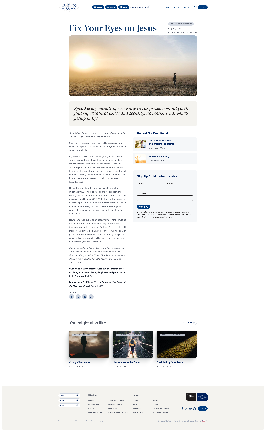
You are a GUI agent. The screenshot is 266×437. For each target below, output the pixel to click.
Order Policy (90, 421)
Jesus (155, 400)
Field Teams (113, 408)
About (135, 400)
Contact (156, 404)
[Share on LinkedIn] (84, 296)
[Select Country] (205, 421)
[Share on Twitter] (78, 296)
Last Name (170, 183)
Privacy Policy (63, 421)
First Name (141, 183)
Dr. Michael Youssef (161, 408)
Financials (137, 408)
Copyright (100, 421)
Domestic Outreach (116, 400)
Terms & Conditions (77, 421)
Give (135, 404)
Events (91, 408)
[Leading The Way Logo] (69, 7)
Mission (91, 400)
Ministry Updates (95, 412)
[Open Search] (194, 7)
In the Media (138, 412)
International (93, 404)
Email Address (142, 193)
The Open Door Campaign (118, 412)
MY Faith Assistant (160, 412)
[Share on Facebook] (71, 296)
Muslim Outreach (115, 404)
